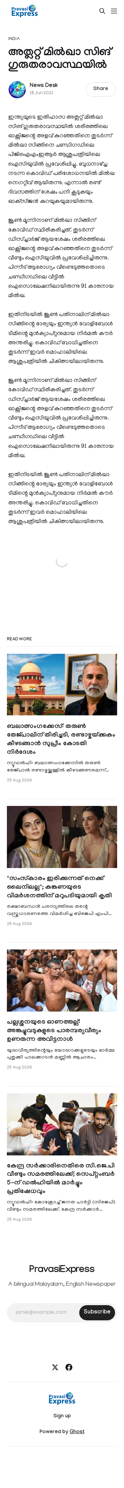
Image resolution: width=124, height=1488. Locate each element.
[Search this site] (102, 11)
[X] (55, 1367)
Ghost (77, 1432)
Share (100, 89)
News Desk (44, 86)
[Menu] (114, 11)
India (14, 39)
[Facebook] (68, 1367)
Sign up (62, 1416)
